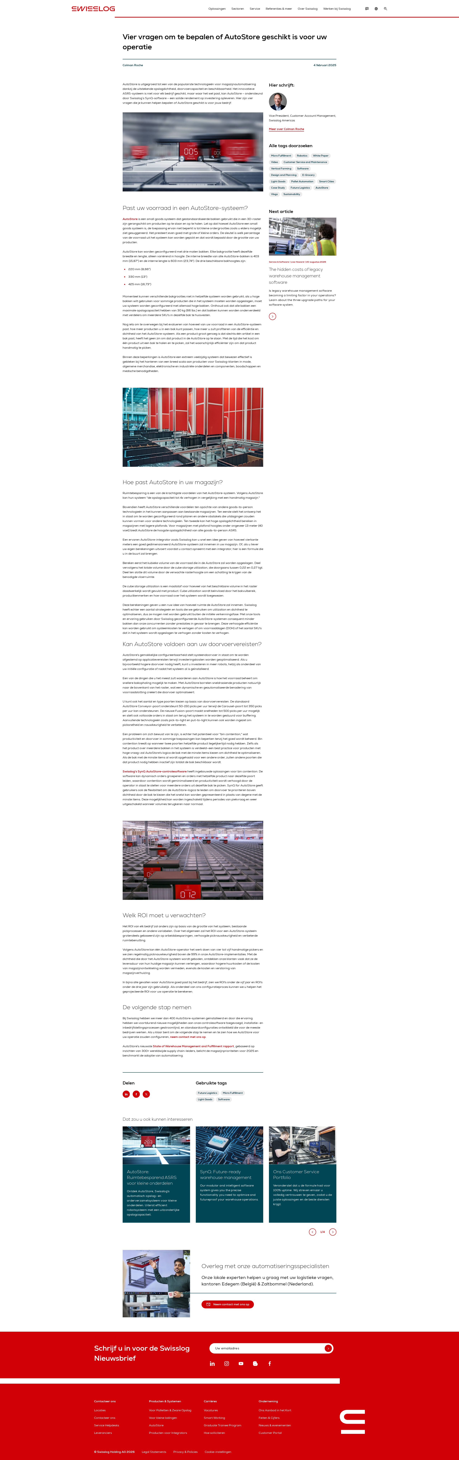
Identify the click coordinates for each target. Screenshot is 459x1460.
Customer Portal (270, 1433)
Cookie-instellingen (218, 1452)
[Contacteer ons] (367, 9)
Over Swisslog (308, 9)
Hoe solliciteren (214, 1433)
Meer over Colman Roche (286, 129)
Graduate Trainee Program (222, 1425)
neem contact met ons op (188, 1037)
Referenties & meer (279, 9)
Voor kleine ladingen (163, 1418)
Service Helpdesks (106, 1425)
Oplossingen (217, 9)
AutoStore (130, 219)
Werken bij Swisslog (337, 9)
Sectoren (237, 9)
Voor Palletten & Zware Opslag (170, 1410)
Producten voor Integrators (168, 1433)
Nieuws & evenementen (275, 1425)
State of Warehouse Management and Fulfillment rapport (193, 1046)
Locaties (100, 1410)
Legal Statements (154, 1452)
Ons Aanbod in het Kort (275, 1410)
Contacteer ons (104, 1418)
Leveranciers (103, 1433)
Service (255, 9)
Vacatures (211, 1410)
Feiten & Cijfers (269, 1418)
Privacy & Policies (185, 1452)
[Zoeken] (385, 9)
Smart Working (214, 1418)
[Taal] (376, 9)
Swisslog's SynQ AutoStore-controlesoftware (155, 771)
